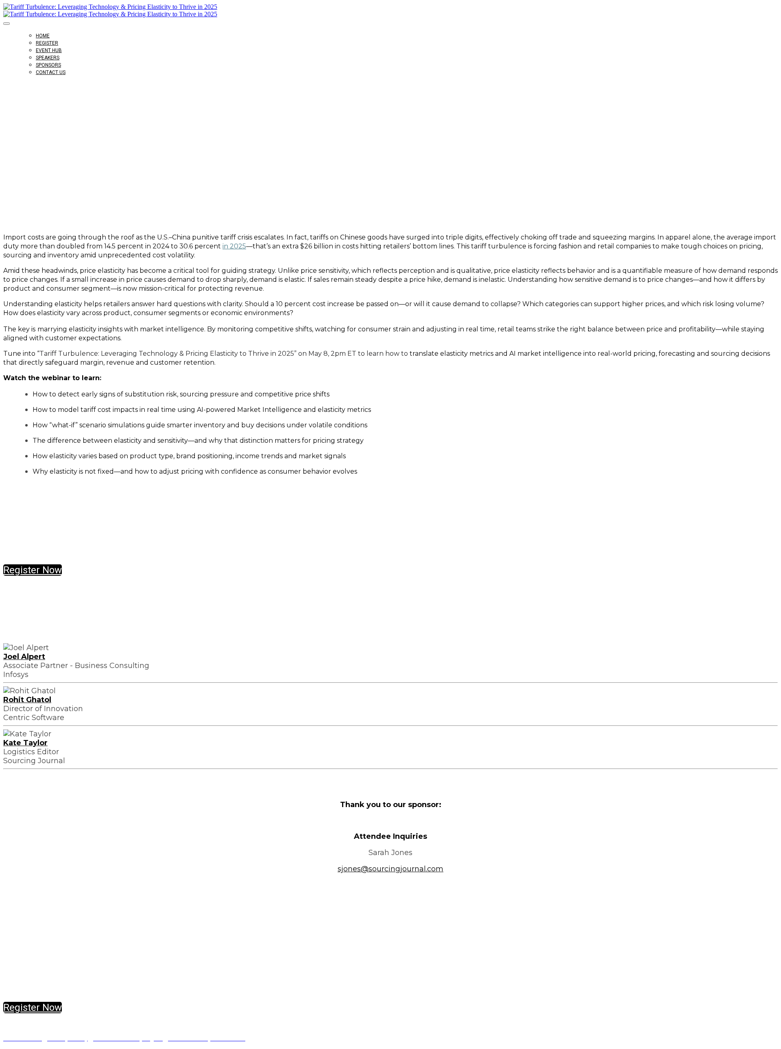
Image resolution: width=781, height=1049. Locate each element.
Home (43, 36)
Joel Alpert (24, 656)
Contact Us (50, 72)
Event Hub (49, 50)
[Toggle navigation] (6, 23)
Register (47, 43)
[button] (32, 570)
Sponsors (48, 65)
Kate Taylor (25, 742)
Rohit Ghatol (27, 699)
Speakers (47, 58)
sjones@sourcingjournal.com (390, 868)
